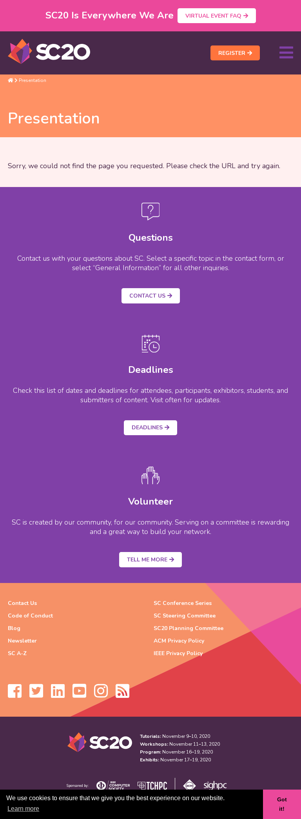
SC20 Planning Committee (188, 628)
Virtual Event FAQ (213, 16)
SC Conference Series (183, 603)
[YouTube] (79, 694)
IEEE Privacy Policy (178, 653)
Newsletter (22, 641)
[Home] (10, 80)
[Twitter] (36, 694)
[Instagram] (101, 694)
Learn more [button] (23, 808)
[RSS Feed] (122, 694)
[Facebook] (15, 694)
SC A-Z (17, 653)
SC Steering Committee (185, 615)
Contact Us (147, 296)
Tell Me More (147, 559)
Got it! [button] (282, 804)
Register (231, 53)
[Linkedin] (58, 694)
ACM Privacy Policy (179, 641)
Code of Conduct (30, 615)
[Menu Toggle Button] (286, 53)
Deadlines (147, 427)
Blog (14, 628)
